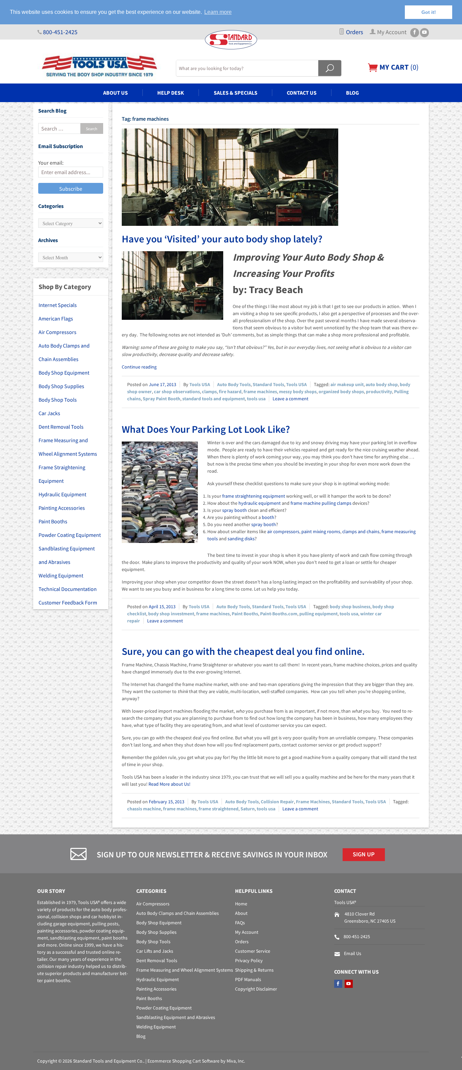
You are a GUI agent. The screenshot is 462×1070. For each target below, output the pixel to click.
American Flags (56, 318)
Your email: (51, 162)
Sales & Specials (235, 92)
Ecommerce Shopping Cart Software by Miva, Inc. (196, 1061)
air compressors (283, 531)
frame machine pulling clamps (321, 503)
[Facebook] (414, 32)
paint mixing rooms (320, 531)
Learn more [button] (218, 12)
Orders (354, 32)
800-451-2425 (60, 32)
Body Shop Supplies (61, 386)
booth (268, 517)
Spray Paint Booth (161, 399)
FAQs (240, 923)
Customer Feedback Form (68, 602)
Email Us (352, 953)
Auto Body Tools (234, 384)
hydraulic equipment (259, 503)
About (241, 913)
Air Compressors (57, 332)
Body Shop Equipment (64, 372)
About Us (115, 92)
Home (241, 904)
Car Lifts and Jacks (154, 951)
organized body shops (341, 391)
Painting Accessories (62, 507)
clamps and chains (360, 531)
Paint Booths (245, 614)
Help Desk (170, 92)
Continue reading (139, 367)
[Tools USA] (102, 66)
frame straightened (218, 809)
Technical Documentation (68, 589)
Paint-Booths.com (278, 614)
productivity (379, 391)
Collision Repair (277, 802)
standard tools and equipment (213, 399)
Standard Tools (268, 384)
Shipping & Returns (254, 970)
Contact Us (302, 92)
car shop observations (177, 391)
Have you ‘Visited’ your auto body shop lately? (222, 238)
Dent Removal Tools (61, 426)
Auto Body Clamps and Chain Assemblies (64, 352)
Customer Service (252, 951)
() (398, 66)
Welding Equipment (61, 575)
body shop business (350, 606)
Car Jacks (49, 413)
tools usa (256, 399)
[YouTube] (424, 32)
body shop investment (171, 614)
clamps (209, 391)
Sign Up (364, 854)
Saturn (247, 809)
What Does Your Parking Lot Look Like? (206, 429)
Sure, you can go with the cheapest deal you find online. (243, 651)
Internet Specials (58, 305)
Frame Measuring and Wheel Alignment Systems (68, 447)
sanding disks (241, 539)
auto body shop (382, 384)
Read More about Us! (169, 784)
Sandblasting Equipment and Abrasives (67, 555)
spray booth (234, 510)
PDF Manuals (248, 979)
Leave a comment (290, 399)
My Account (246, 932)
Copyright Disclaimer (256, 989)
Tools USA (199, 384)
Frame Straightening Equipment (62, 474)
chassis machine (144, 809)
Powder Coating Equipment (70, 534)
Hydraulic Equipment (62, 494)
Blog (352, 92)
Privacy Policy (249, 960)
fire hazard (230, 391)
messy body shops (298, 391)
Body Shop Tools (58, 399)
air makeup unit (347, 384)
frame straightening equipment (253, 496)
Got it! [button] (428, 12)
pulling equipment (318, 614)
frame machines (260, 391)
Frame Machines (313, 802)
